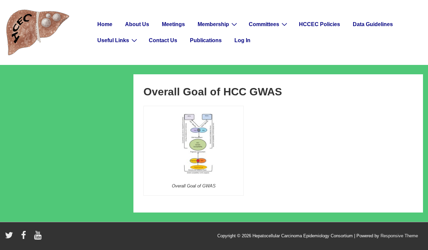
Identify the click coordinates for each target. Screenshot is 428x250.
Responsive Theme (399, 235)
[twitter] (10, 237)
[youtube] (38, 237)
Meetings (173, 24)
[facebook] (25, 237)
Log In (242, 40)
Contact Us (163, 40)
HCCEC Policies (319, 24)
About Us (137, 24)
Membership (213, 24)
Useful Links (113, 40)
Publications (206, 40)
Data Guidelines (373, 24)
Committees (264, 24)
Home (104, 24)
